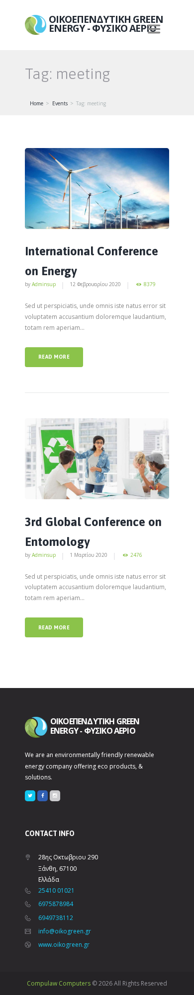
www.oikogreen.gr (64, 944)
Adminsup (44, 284)
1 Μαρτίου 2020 (88, 554)
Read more (54, 357)
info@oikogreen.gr (64, 931)
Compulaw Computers (59, 983)
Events (60, 103)
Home (36, 103)
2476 (136, 555)
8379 (150, 284)
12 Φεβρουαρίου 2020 (95, 284)
